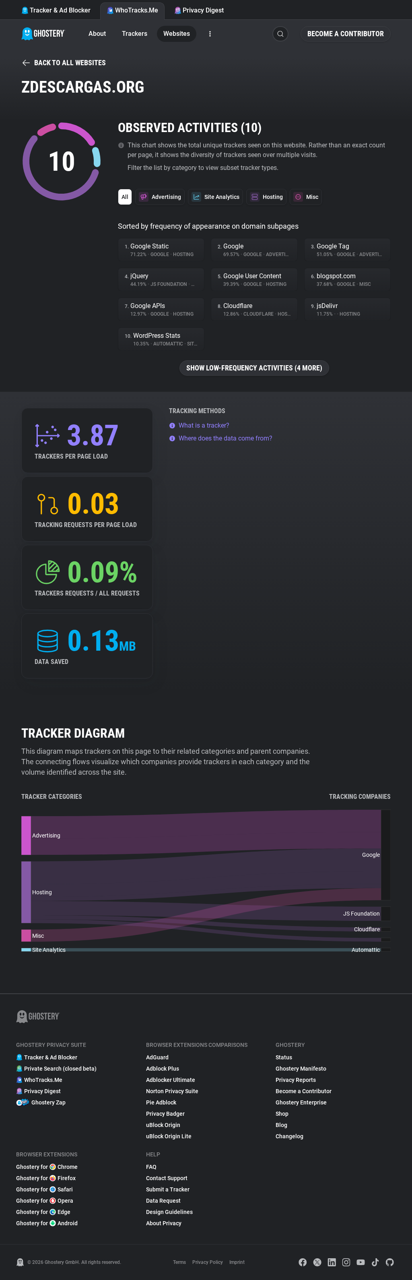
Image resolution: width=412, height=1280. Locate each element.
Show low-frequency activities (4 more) (254, 368)
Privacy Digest (203, 10)
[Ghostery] (43, 33)
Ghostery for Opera (44, 1200)
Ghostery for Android (47, 1223)
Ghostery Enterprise (301, 1102)
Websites (176, 33)
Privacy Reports (296, 1080)
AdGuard (157, 1057)
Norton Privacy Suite (172, 1091)
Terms (179, 1262)
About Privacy (163, 1223)
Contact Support (166, 1178)
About (97, 33)
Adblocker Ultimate (170, 1080)
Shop (282, 1113)
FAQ (151, 1167)
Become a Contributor (345, 33)
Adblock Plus (162, 1068)
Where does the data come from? (225, 438)
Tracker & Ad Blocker (60, 10)
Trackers (134, 33)
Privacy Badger (165, 1113)
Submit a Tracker (168, 1189)
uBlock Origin (163, 1125)
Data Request (163, 1200)
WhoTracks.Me (136, 10)
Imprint (237, 1262)
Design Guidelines (169, 1212)
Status (284, 1057)
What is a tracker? (204, 425)
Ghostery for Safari (44, 1189)
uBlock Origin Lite (169, 1136)
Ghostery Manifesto (301, 1068)
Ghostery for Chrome (47, 1167)
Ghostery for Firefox (46, 1178)
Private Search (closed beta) (60, 1068)
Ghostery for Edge (43, 1212)
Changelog (289, 1136)
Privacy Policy (207, 1262)
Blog (281, 1125)
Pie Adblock (161, 1102)
